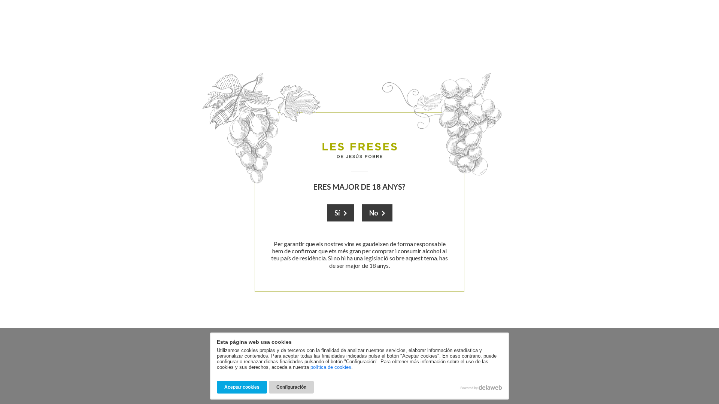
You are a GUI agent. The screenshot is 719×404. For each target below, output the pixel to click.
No (373, 213)
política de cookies (330, 367)
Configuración (291, 387)
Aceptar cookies (242, 387)
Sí (337, 213)
